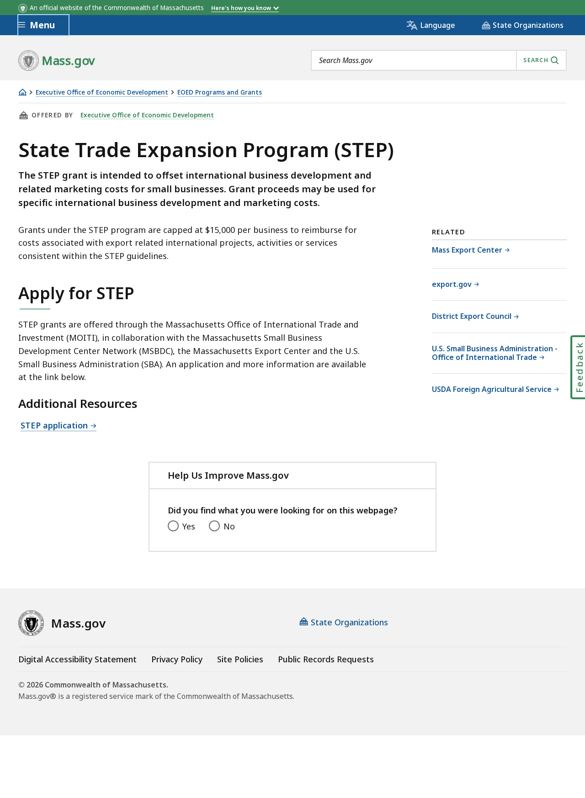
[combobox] (439, 60)
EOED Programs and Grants (219, 92)
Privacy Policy (176, 659)
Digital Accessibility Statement (77, 659)
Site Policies (240, 659)
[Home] (22, 92)
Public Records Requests (326, 659)
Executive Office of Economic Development (102, 92)
